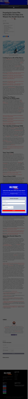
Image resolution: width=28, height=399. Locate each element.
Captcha (3, 205)
